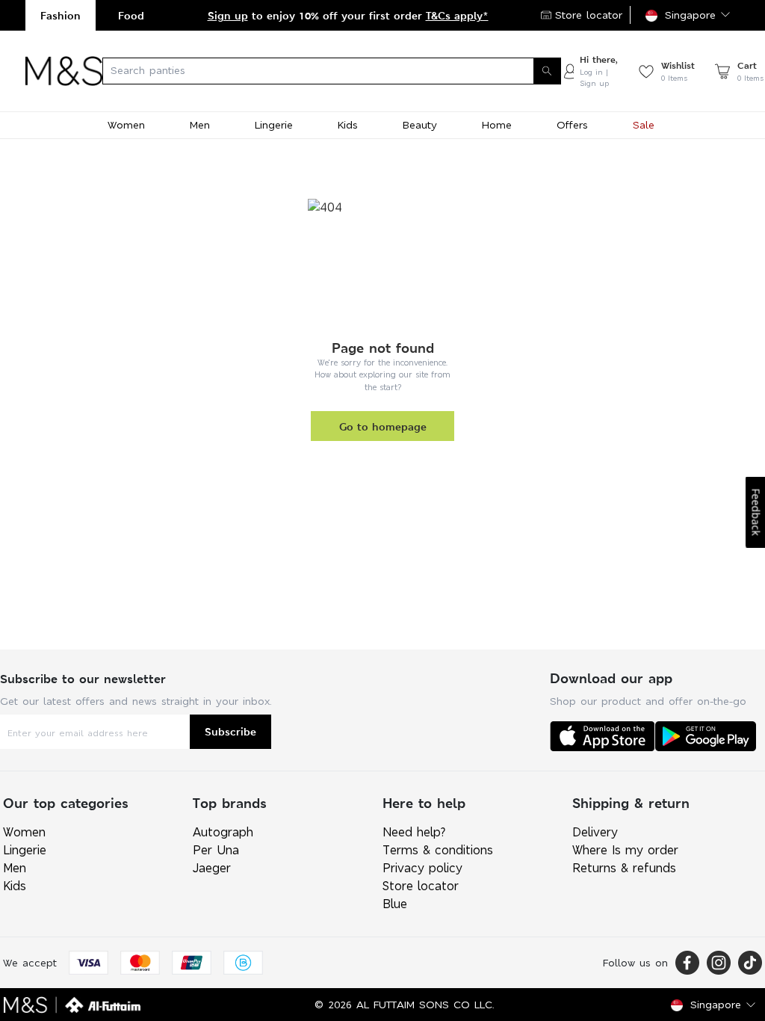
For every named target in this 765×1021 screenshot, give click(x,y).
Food (131, 15)
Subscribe (230, 731)
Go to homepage (383, 426)
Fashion (60, 15)
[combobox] (331, 71)
